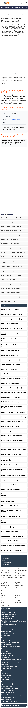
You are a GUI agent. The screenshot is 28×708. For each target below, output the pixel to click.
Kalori (2, 602)
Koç (2, 7)
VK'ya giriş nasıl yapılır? (7, 629)
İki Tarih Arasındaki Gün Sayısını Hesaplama (7, 574)
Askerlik (3, 590)
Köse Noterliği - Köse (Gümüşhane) (10, 243)
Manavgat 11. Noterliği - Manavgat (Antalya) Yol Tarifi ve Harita (12, 135)
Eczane (16, 587)
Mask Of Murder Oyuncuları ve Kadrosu (11, 646)
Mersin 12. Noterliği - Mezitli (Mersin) (10, 279)
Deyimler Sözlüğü (19, 590)
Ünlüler (3, 599)
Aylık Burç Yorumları (19, 577)
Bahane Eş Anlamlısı (6, 639)
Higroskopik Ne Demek (7, 686)
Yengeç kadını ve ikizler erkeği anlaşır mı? (11, 695)
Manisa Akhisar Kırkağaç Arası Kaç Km (10, 642)
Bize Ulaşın (4, 566)
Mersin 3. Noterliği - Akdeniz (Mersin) (10, 292)
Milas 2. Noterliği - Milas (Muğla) (9, 301)
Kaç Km (3, 600)
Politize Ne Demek (6, 635)
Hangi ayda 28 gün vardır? (8, 633)
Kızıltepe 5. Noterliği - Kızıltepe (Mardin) (11, 226)
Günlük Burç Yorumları (20, 574)
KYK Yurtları (4, 587)
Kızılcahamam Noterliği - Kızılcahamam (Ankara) (13, 222)
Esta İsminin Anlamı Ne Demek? (9, 697)
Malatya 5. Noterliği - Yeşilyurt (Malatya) (11, 239)
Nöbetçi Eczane (5, 585)
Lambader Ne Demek (6, 644)
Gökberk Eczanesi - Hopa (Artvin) (9, 666)
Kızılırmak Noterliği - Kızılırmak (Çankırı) (11, 230)
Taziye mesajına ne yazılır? (8, 650)
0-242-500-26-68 (16, 119)
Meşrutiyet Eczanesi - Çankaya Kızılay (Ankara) (12, 683)
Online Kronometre (5, 568)
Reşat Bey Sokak (6, 673)
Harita (16, 597)
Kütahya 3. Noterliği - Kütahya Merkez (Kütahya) (13, 252)
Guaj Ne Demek (5, 670)
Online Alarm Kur (5, 570)
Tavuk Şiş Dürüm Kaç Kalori (8, 690)
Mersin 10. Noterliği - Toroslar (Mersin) (11, 275)
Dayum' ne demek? (6, 637)
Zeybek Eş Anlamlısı (6, 653)
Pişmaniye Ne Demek (6, 668)
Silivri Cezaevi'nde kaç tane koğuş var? (10, 612)
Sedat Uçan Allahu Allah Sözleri (9, 681)
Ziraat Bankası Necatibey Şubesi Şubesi (11, 688)
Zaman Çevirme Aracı (20, 568)
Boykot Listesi (18, 602)
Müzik (2, 597)
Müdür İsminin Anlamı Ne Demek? (9, 614)
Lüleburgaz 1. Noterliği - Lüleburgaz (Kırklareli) (12, 235)
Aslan (21, 7)
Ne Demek (17, 584)
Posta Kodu (4, 582)
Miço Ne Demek (5, 664)
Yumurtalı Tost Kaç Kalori (8, 631)
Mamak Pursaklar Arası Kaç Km (9, 627)
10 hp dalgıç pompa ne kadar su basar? (11, 648)
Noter (7, 14)
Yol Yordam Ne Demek (7, 640)
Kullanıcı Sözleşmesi (6, 560)
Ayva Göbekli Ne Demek (7, 679)
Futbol (2, 594)
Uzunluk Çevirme (5, 579)
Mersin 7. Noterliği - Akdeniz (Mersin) (10, 297)
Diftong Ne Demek (6, 677)
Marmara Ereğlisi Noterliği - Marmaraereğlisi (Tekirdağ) (12, 261)
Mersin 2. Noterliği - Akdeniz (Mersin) (10, 288)
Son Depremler (4, 584)
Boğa (6, 7)
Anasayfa (3, 14)
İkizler (11, 7)
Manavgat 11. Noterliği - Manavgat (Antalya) (12, 80)
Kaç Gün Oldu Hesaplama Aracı (21, 571)
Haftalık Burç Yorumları (20, 575)
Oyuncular (17, 595)
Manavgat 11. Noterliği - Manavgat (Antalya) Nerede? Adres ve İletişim (12, 91)
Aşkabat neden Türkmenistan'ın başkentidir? (12, 659)
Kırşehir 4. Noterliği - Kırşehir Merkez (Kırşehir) (12, 217)
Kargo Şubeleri (4, 589)
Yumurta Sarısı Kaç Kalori (8, 675)
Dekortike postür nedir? (7, 618)
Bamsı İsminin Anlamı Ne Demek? (9, 701)
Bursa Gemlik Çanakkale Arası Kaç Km (10, 626)
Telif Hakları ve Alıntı (6, 562)
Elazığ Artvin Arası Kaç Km (8, 692)
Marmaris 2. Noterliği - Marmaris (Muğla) (11, 266)
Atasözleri (3, 595)
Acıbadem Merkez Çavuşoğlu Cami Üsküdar (12, 672)
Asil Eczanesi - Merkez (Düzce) (9, 660)
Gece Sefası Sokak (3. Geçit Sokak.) (10, 624)
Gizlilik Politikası (5, 558)
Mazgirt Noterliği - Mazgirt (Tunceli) (10, 271)
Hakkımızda (4, 556)
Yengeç (16, 7)
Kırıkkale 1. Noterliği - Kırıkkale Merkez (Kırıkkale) (13, 256)
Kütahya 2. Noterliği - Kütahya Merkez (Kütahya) (13, 248)
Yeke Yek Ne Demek (6, 699)
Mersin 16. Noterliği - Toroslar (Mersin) (11, 284)
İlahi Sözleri (17, 582)
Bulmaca (17, 589)
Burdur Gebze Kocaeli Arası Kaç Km (10, 684)
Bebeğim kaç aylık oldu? (7, 577)
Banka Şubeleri (18, 600)
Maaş (16, 579)
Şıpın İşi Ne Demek (6, 651)
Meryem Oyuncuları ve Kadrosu (9, 655)
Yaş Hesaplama (5, 572)
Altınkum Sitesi (5, 657)
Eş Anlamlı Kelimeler (19, 585)
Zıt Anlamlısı (18, 599)
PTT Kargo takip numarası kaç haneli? (10, 662)
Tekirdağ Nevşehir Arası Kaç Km (9, 616)
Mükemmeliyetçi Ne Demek (8, 694)
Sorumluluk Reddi (5, 564)
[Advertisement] (14, 57)
